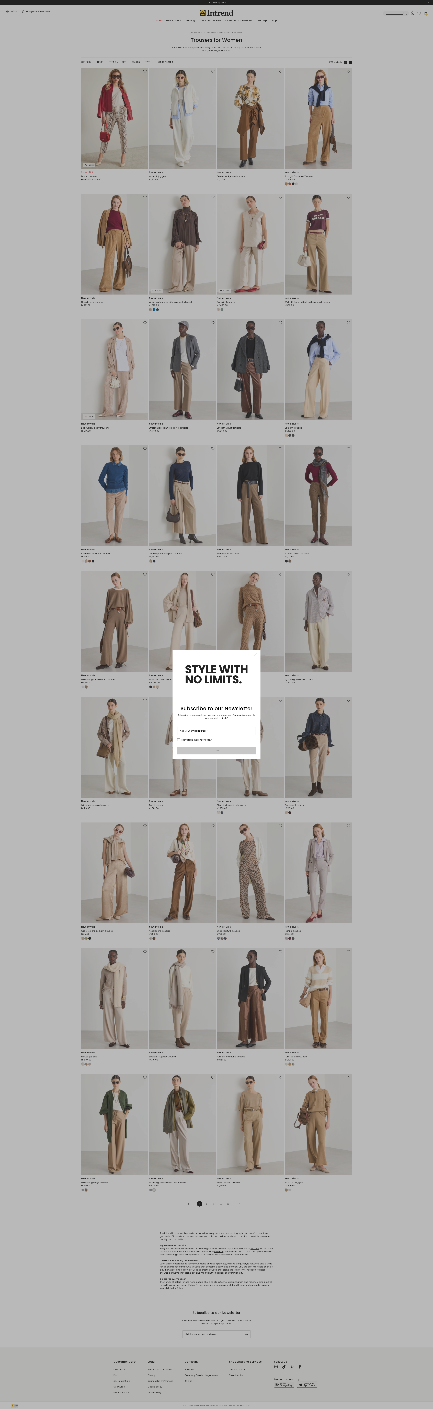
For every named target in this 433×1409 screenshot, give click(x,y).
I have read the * (196, 740)
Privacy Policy (204, 739)
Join (216, 750)
